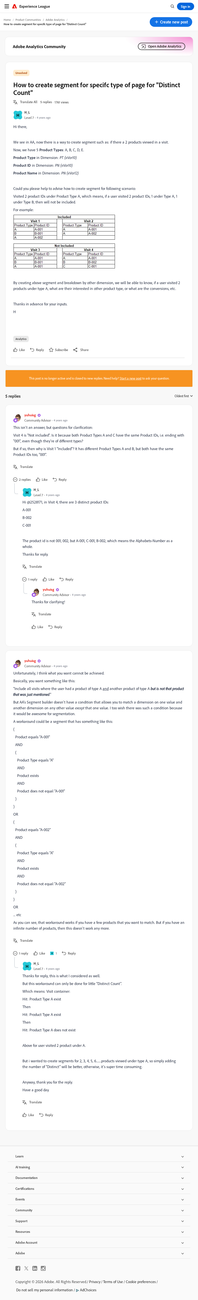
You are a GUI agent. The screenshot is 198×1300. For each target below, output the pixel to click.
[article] (98, 448)
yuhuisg (30, 415)
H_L (27, 112)
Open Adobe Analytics (164, 46)
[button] (171, 22)
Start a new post (130, 378)
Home (7, 20)
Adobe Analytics (55, 20)
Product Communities (28, 20)
